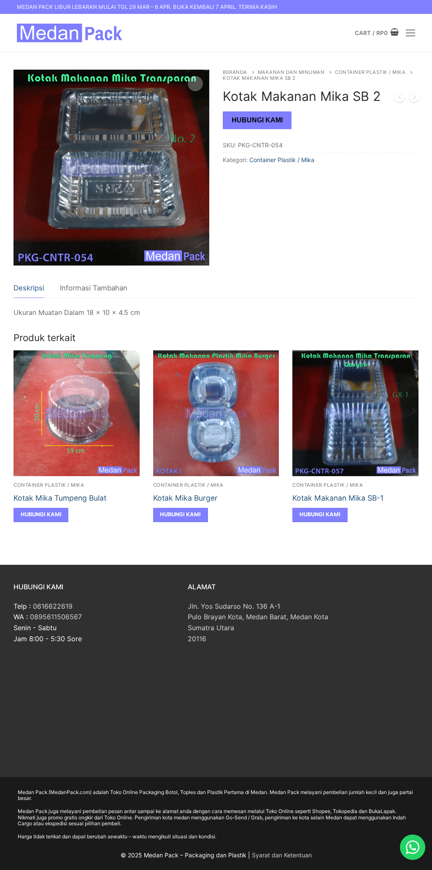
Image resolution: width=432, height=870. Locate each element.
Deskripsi (29, 288)
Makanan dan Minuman (291, 72)
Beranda (235, 72)
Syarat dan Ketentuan (282, 855)
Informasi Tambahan (93, 288)
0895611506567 (56, 617)
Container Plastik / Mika (370, 72)
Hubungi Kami (257, 120)
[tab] (29, 288)
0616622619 (53, 606)
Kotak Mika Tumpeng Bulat (60, 497)
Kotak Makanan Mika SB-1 (337, 497)
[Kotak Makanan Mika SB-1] (414, 99)
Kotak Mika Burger (185, 497)
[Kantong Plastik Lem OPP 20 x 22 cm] (399, 99)
